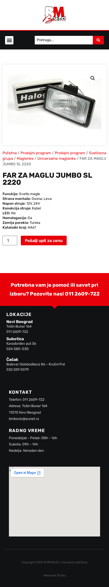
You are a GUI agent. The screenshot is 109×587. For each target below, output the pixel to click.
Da (30, 218)
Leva (48, 199)
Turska (35, 223)
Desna (37, 199)
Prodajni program (36, 153)
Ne (13, 213)
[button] (9, 40)
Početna (10, 153)
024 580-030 (17, 349)
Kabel (36, 208)
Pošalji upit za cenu (44, 240)
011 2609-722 (82, 294)
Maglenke (25, 158)
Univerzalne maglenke (56, 158)
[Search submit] (98, 40)
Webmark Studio (54, 575)
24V (36, 203)
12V (29, 203)
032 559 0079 (17, 369)
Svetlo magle (29, 194)
